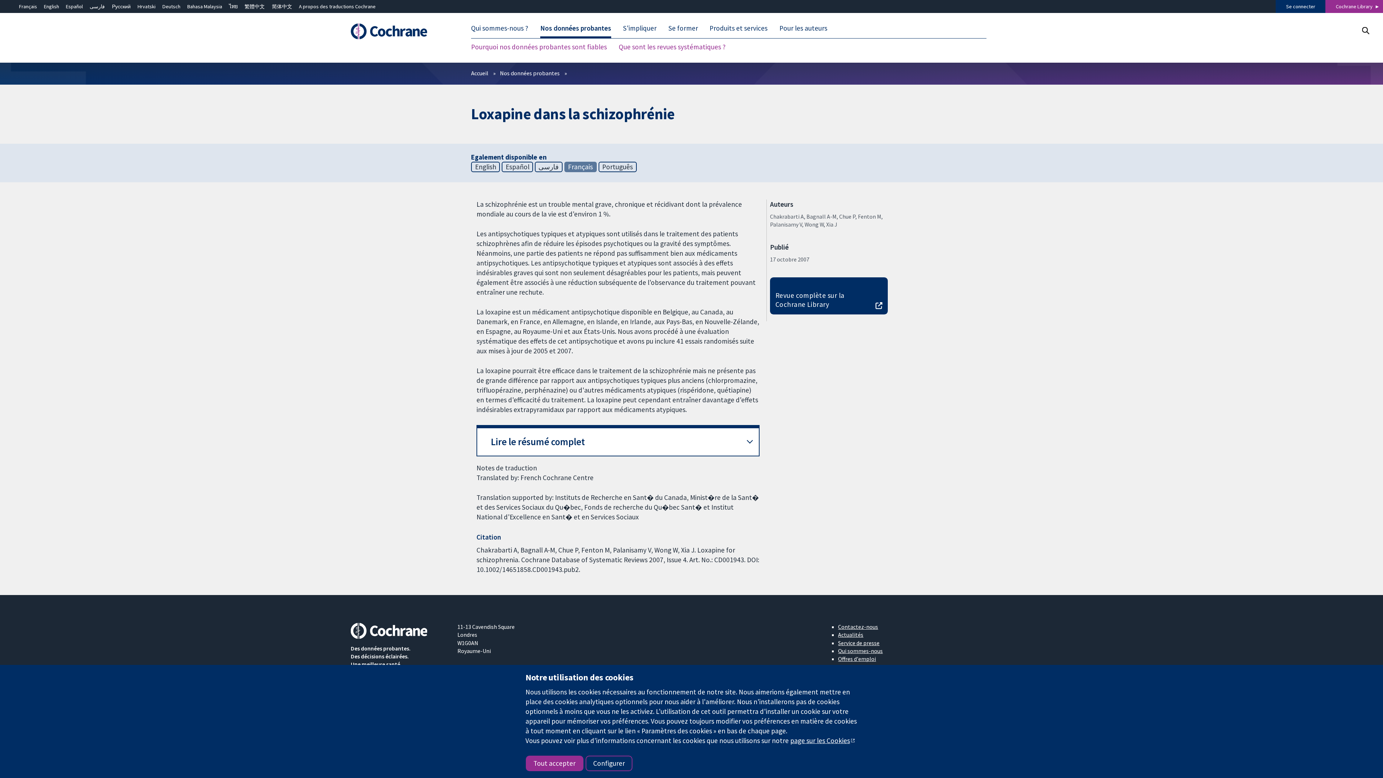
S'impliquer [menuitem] (640, 28)
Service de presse (859, 643)
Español (74, 6)
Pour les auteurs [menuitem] (803, 28)
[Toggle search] (1365, 30)
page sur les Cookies (820, 740)
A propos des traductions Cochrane (337, 6)
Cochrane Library (1354, 6)
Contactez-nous (858, 626)
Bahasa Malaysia (204, 6)
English (51, 6)
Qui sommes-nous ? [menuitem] (499, 28)
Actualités (850, 634)
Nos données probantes (530, 73)
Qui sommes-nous (860, 650)
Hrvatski (147, 6)
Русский (121, 6)
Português (617, 166)
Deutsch (171, 6)
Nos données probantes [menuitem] (575, 28)
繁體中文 (255, 6)
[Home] (399, 31)
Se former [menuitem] (683, 28)
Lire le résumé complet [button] (538, 442)
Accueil (479, 73)
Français (28, 6)
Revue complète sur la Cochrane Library (810, 300)
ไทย (233, 6)
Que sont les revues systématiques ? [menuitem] (672, 47)
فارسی (97, 6)
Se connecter (1300, 6)
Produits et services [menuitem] (738, 28)
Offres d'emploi (857, 658)
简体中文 (282, 6)
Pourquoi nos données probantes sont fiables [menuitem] (539, 47)
